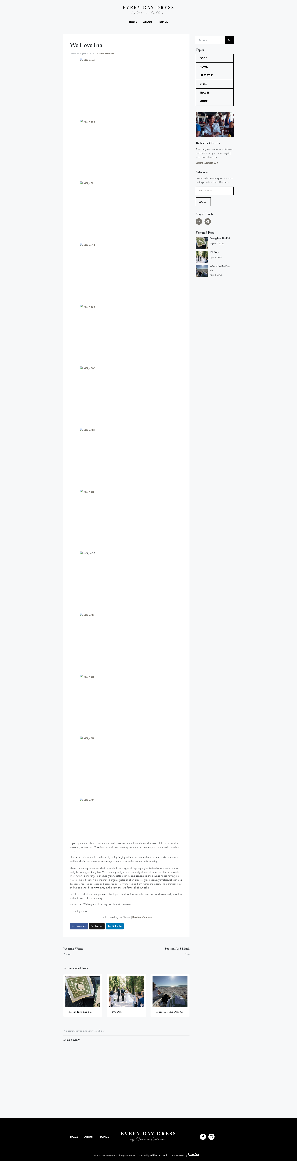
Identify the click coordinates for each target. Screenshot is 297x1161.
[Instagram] (199, 221)
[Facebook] (207, 221)
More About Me (207, 163)
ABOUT (147, 22)
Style (203, 84)
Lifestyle (206, 75)
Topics (163, 22)
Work (204, 101)
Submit (203, 202)
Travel (204, 92)
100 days (214, 252)
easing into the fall (220, 238)
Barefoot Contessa (142, 917)
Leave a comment (105, 53)
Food (204, 58)
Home (133, 22)
